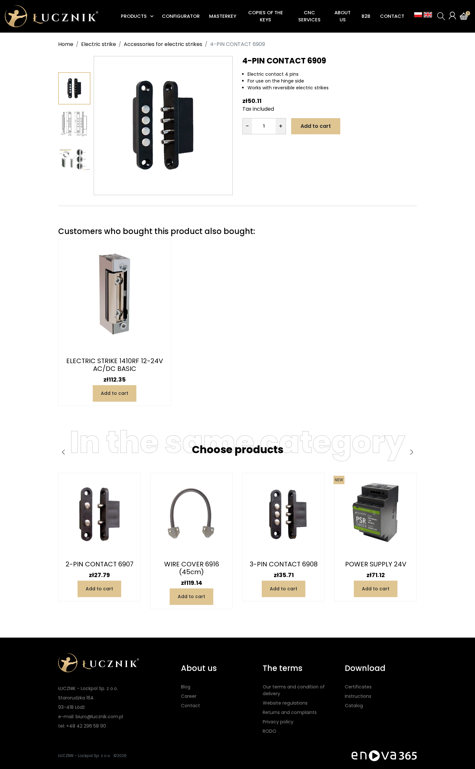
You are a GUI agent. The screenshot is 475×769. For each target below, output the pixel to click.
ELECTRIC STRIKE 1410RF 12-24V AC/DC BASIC (114, 364)
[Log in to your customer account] (452, 15)
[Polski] (418, 14)
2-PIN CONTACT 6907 (99, 564)
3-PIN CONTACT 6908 (284, 564)
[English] (428, 14)
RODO (269, 731)
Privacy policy (278, 722)
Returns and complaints (290, 712)
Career (188, 696)
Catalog (354, 705)
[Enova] (384, 755)
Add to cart (316, 126)
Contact (190, 705)
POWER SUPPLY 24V (375, 564)
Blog (185, 687)
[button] (441, 16)
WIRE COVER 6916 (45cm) (191, 568)
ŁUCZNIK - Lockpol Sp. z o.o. (84, 755)
